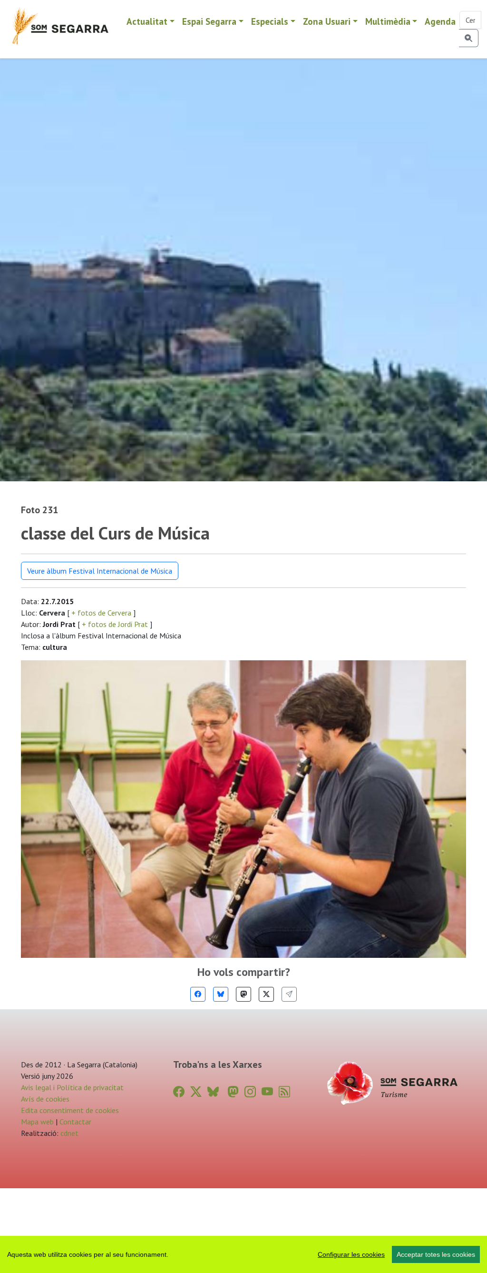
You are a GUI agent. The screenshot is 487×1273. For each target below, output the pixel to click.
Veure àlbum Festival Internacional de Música (99, 571)
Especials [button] (269, 21)
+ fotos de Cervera (101, 612)
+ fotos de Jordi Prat (115, 624)
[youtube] (267, 1091)
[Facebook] (197, 994)
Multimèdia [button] (387, 21)
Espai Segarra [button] (209, 21)
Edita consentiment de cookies (70, 1110)
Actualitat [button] (147, 21)
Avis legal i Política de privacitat (72, 1087)
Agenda (440, 21)
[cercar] (468, 38)
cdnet (68, 1133)
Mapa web (37, 1121)
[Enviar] (289, 994)
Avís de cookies (45, 1099)
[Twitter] (266, 994)
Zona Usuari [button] (327, 21)
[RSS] (284, 1091)
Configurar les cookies (351, 1254)
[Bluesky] (220, 994)
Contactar (75, 1121)
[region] (243, 1254)
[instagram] (250, 1091)
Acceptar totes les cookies (436, 1254)
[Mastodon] (243, 994)
